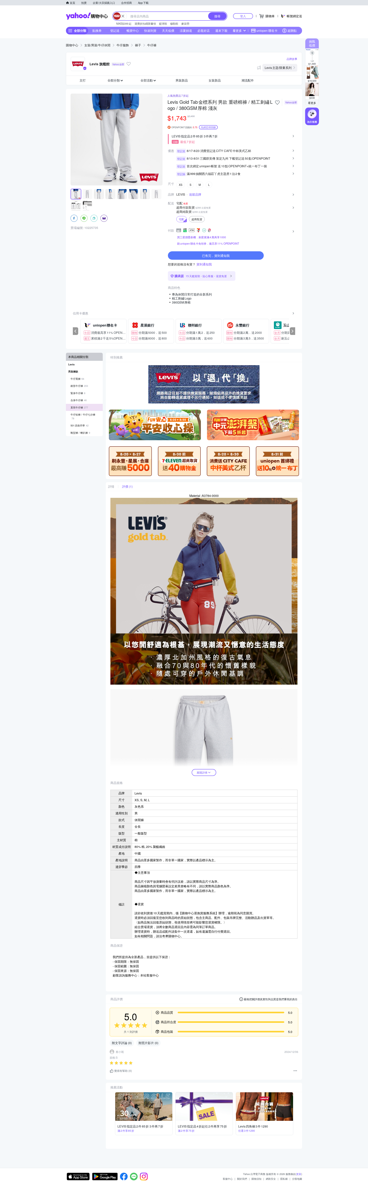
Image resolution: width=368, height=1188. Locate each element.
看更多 (237, 30)
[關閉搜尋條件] (123, 16)
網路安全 (271, 1179)
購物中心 (72, 45)
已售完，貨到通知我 (216, 255)
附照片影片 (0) (148, 1043)
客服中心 (228, 1179)
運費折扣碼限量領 (145, 23)
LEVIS (180, 194)
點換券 (97, 30)
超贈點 (292, 30)
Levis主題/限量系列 (278, 67)
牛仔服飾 (123, 45)
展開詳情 (202, 772)
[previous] (75, 331)
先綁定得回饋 (208, 127)
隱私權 (284, 1179)
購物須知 (256, 1179)
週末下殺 (221, 30)
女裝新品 (215, 80)
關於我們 (242, 1179)
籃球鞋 (163, 23)
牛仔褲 (151, 45)
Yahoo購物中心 (87, 16)
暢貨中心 (133, 30)
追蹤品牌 (195, 194)
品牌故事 (292, 59)
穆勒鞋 (174, 23)
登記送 (114, 30)
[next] (292, 331)
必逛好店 (203, 30)
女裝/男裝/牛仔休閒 (97, 45)
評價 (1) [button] (127, 486)
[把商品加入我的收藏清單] (277, 102)
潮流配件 (248, 80)
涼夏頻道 (186, 30)
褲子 (138, 45)
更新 (298, 1174)
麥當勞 (185, 23)
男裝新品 (182, 80)
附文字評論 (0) (122, 1043)
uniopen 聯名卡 (267, 30)
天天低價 (168, 30)
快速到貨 (150, 30)
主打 (83, 80)
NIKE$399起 (123, 23)
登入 (243, 16)
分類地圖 (297, 1179)
